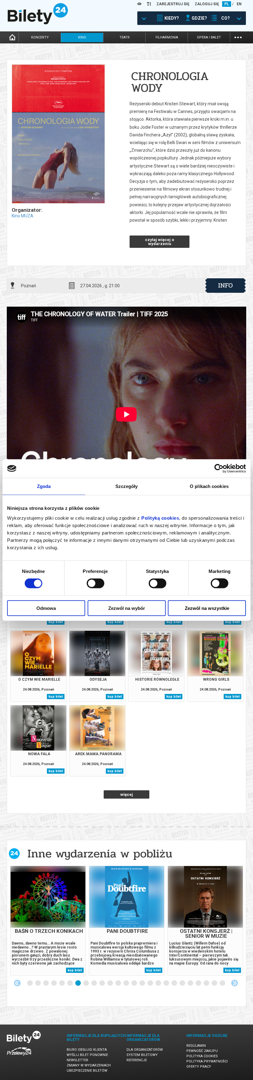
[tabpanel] (48, 921)
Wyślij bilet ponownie (87, 1055)
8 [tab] (86, 983)
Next (234, 983)
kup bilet (55, 622)
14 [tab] (134, 983)
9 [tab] (94, 983)
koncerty (40, 37)
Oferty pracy (198, 1067)
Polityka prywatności (207, 1061)
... (238, 37)
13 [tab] (126, 983)
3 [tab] (46, 983)
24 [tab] (215, 983)
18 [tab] (167, 983)
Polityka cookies (202, 1056)
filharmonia (167, 37)
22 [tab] (199, 983)
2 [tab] (38, 983)
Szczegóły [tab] (126, 486)
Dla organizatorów (144, 1050)
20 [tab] (183, 983)
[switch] (95, 583)
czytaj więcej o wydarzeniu (159, 241)
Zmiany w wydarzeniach (89, 1065)
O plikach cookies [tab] (209, 486)
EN (239, 4)
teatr (124, 37)
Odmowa (46, 608)
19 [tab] (175, 983)
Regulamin (196, 1046)
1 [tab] (30, 983)
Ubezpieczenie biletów (87, 1071)
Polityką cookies (160, 517)
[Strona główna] (38, 22)
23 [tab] (207, 983)
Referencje (136, 1060)
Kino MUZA (22, 215)
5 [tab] (62, 983)
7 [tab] (78, 983)
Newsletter (77, 1060)
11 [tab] (110, 983)
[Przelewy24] (19, 1057)
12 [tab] (118, 983)
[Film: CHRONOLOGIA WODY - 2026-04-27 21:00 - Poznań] (58, 134)
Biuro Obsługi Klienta (87, 1050)
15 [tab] (142, 983)
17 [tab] (159, 983)
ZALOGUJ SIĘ (207, 4)
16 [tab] (150, 983)
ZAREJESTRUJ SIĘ (172, 4)
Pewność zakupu (202, 1051)
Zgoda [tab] (44, 486)
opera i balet (209, 37)
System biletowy (142, 1055)
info (225, 285)
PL (226, 4)
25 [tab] (223, 983)
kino (82, 37)
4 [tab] (54, 983)
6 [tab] (70, 983)
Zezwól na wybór (126, 608)
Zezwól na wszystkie (207, 608)
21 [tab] (191, 983)
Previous (17, 983)
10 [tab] (102, 983)
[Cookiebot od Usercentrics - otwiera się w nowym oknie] (219, 468)
